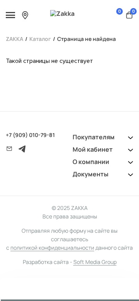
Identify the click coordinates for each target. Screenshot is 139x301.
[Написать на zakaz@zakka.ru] (9, 148)
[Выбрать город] (25, 15)
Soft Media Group (95, 261)
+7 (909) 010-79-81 (30, 135)
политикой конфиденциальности (52, 247)
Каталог (40, 38)
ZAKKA (14, 38)
